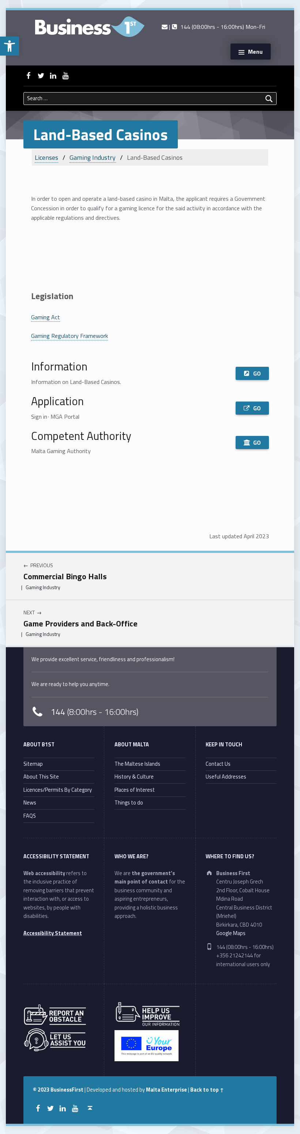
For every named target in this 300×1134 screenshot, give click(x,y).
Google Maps (230, 933)
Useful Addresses (226, 777)
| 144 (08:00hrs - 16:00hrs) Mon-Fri (216, 26)
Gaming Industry (93, 157)
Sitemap (33, 764)
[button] (9, 46)
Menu (255, 51)
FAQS (29, 816)
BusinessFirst (66, 1090)
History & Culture (134, 777)
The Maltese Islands (137, 764)
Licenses (46, 157)
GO (257, 373)
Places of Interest (135, 790)
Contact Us (218, 764)
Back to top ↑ (207, 1090)
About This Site (41, 777)
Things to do (129, 803)
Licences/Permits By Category (57, 790)
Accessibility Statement (52, 933)
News (29, 803)
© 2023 (41, 1090)
